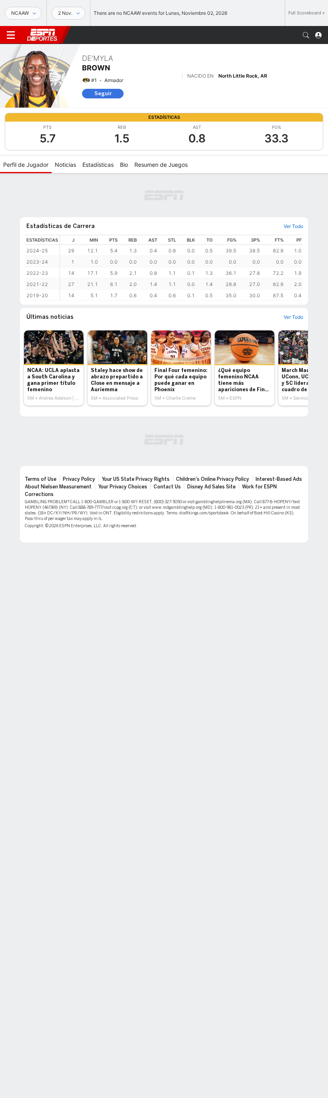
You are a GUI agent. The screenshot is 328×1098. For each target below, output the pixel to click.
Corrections (39, 494)
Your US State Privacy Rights (136, 479)
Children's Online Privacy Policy (212, 479)
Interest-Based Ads (279, 479)
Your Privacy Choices (122, 487)
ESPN (42, 35)
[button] (306, 35)
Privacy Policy (79, 479)
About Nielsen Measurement (58, 487)
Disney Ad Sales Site (211, 487)
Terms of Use (40, 479)
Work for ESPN (259, 487)
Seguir (103, 93)
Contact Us (167, 487)
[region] (181, 268)
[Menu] (11, 35)
